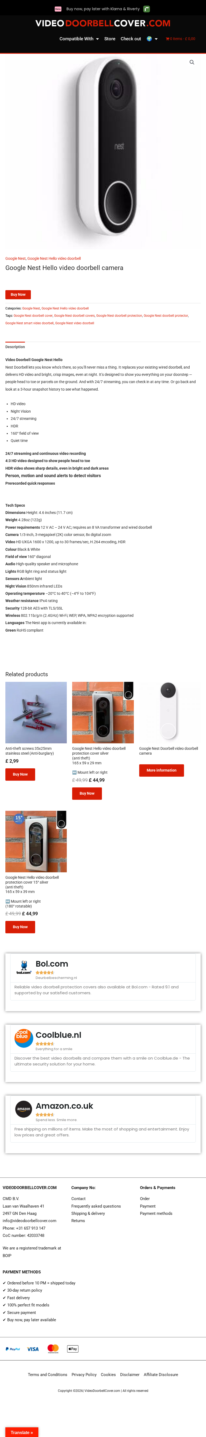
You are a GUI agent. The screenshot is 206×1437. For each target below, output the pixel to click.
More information (161, 770)
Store (109, 38)
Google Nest (15, 258)
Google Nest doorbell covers (74, 316)
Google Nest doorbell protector (166, 316)
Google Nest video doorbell (74, 323)
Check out (131, 38)
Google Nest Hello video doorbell (54, 258)
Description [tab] (15, 347)
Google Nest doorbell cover (33, 316)
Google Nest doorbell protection (119, 316)
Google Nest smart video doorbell (29, 323)
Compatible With (76, 38)
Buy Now (18, 294)
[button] (192, 62)
